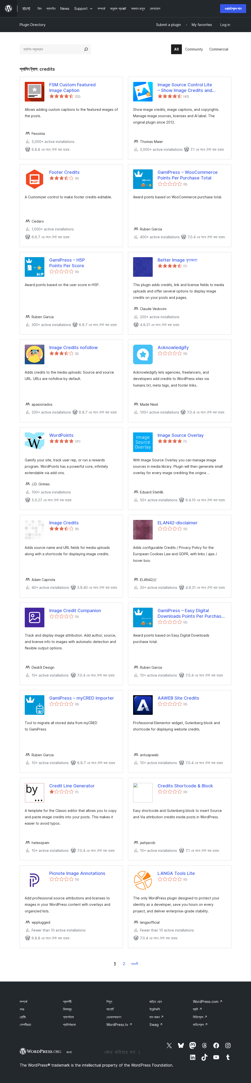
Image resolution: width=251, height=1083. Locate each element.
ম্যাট (197, 1009)
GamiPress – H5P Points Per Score (67, 262)
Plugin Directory (33, 25)
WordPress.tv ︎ (119, 1024)
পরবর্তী (134, 964)
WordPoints (61, 435)
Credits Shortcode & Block (185, 785)
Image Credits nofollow (73, 347)
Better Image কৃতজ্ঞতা (177, 260)
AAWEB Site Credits (178, 698)
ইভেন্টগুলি (155, 1009)
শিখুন (109, 1001)
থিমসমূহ (67, 1009)
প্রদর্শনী (67, 1001)
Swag (156, 1024)
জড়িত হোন (156, 1001)
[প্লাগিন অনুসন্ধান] (86, 49)
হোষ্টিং (23, 1017)
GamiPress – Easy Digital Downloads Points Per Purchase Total (191, 613)
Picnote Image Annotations (77, 873)
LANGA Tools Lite (176, 873)
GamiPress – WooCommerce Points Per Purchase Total (188, 175)
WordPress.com (208, 1001)
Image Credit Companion (75, 610)
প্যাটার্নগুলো (69, 1024)
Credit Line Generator (72, 785)
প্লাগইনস (68, 1017)
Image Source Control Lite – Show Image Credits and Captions (185, 87)
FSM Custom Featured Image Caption (72, 87)
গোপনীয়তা (25, 1024)
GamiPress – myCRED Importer (81, 698)
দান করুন (157, 1017)
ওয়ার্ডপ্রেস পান (233, 8)
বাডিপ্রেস (200, 1024)
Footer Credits (64, 172)
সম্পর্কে (23, 1001)
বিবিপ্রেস (200, 1017)
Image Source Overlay (181, 435)
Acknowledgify (173, 347)
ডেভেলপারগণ (113, 1017)
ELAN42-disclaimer (178, 522)
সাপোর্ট (110, 1009)
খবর (22, 1009)
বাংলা (69, 1052)
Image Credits (64, 522)
